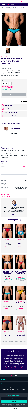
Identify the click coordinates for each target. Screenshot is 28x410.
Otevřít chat (14, 214)
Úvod (2, 7)
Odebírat (14, 401)
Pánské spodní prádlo (5, 8)
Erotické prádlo (22, 7)
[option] (14, 132)
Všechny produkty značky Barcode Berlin (14, 367)
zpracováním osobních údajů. (14, 405)
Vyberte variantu (14, 94)
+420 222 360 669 (8, 211)
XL (10, 83)
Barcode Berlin (4, 56)
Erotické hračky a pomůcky (11, 7)
